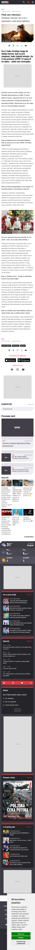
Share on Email (26, 46)
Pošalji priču (28, 2)
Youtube (23, 369)
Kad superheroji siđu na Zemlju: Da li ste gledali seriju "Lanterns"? (17, 647)
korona (23, 346)
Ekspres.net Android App (24, 360)
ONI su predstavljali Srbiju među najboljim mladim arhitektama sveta (17, 623)
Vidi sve (29, 594)
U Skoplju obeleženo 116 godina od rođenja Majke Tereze (17, 661)
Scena (7, 914)
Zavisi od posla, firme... (12, 705)
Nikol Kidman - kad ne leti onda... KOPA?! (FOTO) (17, 840)
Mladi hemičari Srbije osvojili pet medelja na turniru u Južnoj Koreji (17, 608)
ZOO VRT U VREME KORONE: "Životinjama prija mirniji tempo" (17, 456)
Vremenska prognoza (17, 544)
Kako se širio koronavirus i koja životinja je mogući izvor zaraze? (17, 469)
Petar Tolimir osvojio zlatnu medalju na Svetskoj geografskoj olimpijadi (17, 616)
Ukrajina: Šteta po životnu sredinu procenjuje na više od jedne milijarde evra (17, 654)
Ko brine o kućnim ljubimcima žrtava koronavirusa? (17, 434)
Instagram (17, 369)
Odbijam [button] (21, 938)
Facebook (11, 369)
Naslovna (7, 906)
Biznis (7, 910)
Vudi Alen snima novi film (17, 667)
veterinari (16, 346)
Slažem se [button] (21, 934)
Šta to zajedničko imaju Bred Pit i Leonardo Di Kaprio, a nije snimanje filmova (17, 848)
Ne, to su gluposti (10, 702)
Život (6, 919)
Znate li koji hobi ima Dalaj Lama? (17, 855)
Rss (31, 683)
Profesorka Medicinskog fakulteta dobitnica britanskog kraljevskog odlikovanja (17, 601)
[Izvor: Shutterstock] (17, 222)
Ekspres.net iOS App (10, 360)
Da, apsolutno (9, 698)
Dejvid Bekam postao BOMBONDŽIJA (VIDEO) (17, 833)
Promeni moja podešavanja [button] (21, 942)
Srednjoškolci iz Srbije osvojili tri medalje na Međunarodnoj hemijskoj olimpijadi (17, 630)
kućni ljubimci (6, 346)
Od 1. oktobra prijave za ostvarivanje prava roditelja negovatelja (17, 674)
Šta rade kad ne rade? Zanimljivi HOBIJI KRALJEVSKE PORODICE (17, 863)
